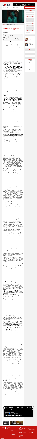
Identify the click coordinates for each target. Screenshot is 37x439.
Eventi (31, 37)
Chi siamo (6, 7)
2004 (27, 32)
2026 (27, 12)
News (4, 24)
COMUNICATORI (17, 7)
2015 (32, 21)
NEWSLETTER (4, 8)
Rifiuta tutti (18, 415)
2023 (32, 14)
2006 (27, 30)
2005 (32, 30)
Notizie (29, 37)
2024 (27, 14)
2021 (32, 16)
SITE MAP (12, 427)
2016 (27, 21)
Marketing (16, 413)
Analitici (11, 413)
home (3, 7)
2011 (32, 25)
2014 (27, 23)
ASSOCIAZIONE (10, 7)
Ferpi (3, 24)
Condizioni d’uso (30, 438)
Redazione (25, 438)
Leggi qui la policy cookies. (9, 412)
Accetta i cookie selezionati (9, 415)
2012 (27, 25)
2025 (32, 12)
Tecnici (6, 413)
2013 (32, 23)
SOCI (14, 7)
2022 (27, 16)
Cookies (2, 438)
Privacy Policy (34, 438)
